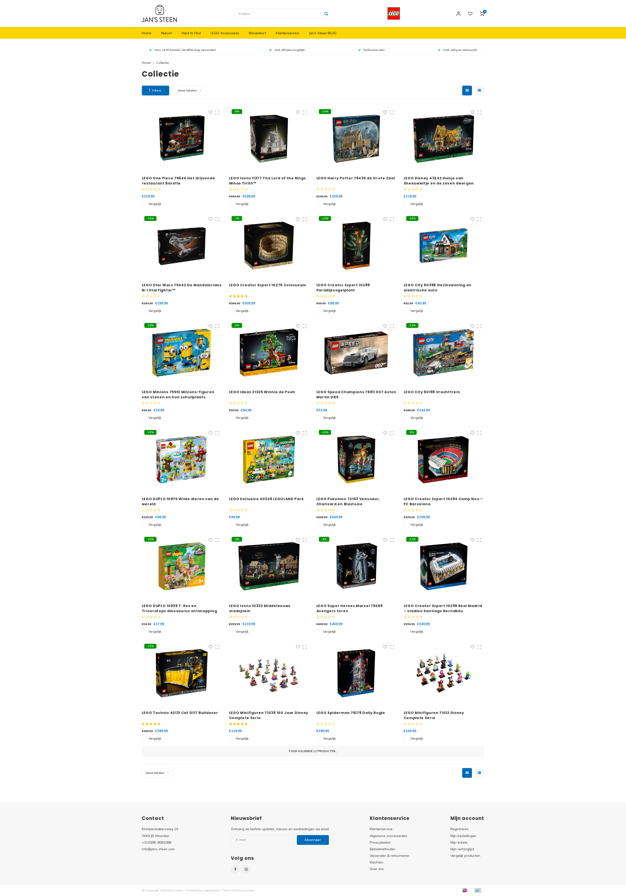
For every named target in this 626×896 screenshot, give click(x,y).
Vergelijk (154, 204)
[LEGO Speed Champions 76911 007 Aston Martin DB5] (356, 353)
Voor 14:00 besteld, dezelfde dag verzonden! (185, 50)
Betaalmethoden (382, 849)
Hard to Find (191, 33)
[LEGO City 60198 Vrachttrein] (444, 353)
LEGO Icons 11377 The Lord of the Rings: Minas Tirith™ (268, 181)
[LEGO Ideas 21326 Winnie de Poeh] (269, 353)
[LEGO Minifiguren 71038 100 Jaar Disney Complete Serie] (269, 673)
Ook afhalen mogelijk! (289, 50)
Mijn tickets (459, 842)
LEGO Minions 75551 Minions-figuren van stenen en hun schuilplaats (178, 395)
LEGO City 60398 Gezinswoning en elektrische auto (438, 288)
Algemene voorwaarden (388, 836)
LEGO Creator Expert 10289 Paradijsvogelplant (343, 288)
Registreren (459, 829)
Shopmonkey (245, 890)
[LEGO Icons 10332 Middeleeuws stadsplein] (269, 566)
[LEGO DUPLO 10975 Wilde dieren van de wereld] (182, 459)
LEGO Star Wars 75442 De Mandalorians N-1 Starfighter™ (182, 288)
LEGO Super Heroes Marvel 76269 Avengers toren (349, 608)
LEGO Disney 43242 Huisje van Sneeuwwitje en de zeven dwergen (439, 181)
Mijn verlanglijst (462, 849)
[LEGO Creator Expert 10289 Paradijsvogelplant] (356, 246)
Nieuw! (166, 33)
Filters (157, 90)
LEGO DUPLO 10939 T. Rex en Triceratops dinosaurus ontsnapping (179, 608)
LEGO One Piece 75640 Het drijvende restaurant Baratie (178, 181)
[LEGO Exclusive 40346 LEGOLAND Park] (269, 459)
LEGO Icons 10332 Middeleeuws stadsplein (260, 608)
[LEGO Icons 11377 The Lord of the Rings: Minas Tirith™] (269, 139)
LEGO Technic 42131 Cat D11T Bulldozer (180, 712)
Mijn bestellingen (463, 836)
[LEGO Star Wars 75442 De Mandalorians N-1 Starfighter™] (182, 246)
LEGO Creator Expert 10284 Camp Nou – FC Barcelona (443, 501)
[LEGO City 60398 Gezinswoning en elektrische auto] (444, 246)
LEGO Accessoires (225, 33)
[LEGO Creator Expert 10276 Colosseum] (269, 246)
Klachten (376, 862)
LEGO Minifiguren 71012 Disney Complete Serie (434, 715)
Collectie (162, 63)
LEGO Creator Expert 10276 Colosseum (267, 285)
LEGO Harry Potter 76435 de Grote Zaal (355, 178)
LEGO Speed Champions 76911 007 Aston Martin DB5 (356, 395)
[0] (482, 13)
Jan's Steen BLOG (322, 33)
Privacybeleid (380, 842)
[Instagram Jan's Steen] (246, 869)
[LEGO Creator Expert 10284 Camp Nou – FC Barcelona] (444, 459)
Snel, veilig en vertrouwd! (460, 50)
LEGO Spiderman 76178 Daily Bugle (350, 712)
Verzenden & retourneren (389, 855)
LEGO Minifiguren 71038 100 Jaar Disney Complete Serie (269, 715)
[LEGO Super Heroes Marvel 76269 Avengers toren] (356, 566)
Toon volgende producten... (313, 751)
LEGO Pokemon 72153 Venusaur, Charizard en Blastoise (348, 501)
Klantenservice (287, 33)
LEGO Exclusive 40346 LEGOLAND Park (266, 498)
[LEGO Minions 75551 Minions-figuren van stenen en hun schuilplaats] (182, 353)
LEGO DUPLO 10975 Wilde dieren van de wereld (180, 501)
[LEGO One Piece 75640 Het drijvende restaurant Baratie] (182, 139)
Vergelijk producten (465, 855)
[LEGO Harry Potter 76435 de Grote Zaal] (356, 139)
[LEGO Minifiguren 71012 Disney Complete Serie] (444, 673)
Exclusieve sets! (374, 50)
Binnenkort (257, 33)
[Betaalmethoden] (464, 890)
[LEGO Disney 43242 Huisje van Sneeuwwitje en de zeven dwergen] (444, 139)
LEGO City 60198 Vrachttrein (432, 392)
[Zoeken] (326, 13)
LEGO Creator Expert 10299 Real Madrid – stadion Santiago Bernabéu (443, 608)
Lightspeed (211, 890)
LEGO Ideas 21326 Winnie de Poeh (262, 392)
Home (146, 33)
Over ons (377, 869)
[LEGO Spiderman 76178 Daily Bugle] (356, 673)
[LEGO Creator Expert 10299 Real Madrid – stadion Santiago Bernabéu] (444, 566)
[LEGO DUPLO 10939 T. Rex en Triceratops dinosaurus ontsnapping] (182, 566)
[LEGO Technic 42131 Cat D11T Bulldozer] (182, 673)
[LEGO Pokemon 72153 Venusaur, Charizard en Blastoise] (356, 459)
